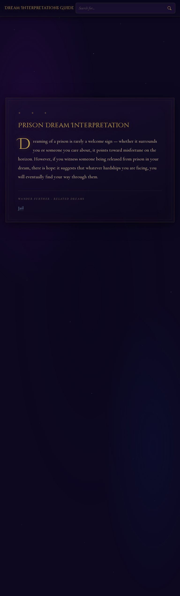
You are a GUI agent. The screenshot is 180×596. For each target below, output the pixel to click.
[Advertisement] (90, 51)
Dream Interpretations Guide (39, 8)
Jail (21, 208)
